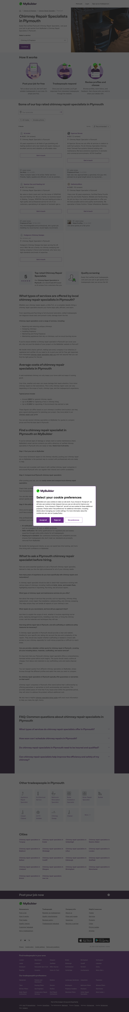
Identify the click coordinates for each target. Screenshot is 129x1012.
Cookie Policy (57, 513)
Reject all (57, 520)
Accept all (43, 520)
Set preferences (73, 520)
